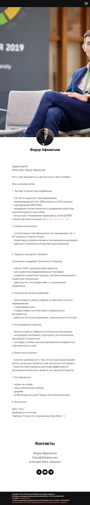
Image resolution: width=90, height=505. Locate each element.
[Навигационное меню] (86, 3)
